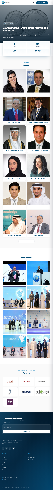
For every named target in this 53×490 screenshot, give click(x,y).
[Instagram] (10, 448)
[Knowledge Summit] (5, 2)
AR (33, 2)
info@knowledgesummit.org (9, 479)
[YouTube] (13, 448)
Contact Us (31, 459)
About (3, 457)
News (3, 462)
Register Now (31, 457)
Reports (4, 467)
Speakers (4, 459)
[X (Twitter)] (6, 448)
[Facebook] (3, 448)
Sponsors (4, 469)
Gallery (3, 464)
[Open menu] (50, 2)
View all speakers (25, 241)
